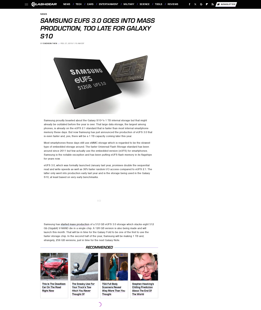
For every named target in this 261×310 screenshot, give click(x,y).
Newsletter (228, 4)
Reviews (173, 4)
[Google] (201, 4)
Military (129, 4)
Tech (79, 4)
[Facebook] (189, 4)
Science (145, 4)
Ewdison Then (50, 43)
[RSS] (212, 4)
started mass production (75, 224)
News (66, 4)
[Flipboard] (207, 4)
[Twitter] (195, 4)
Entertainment (108, 4)
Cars (90, 4)
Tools (158, 4)
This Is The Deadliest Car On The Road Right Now (54, 287)
